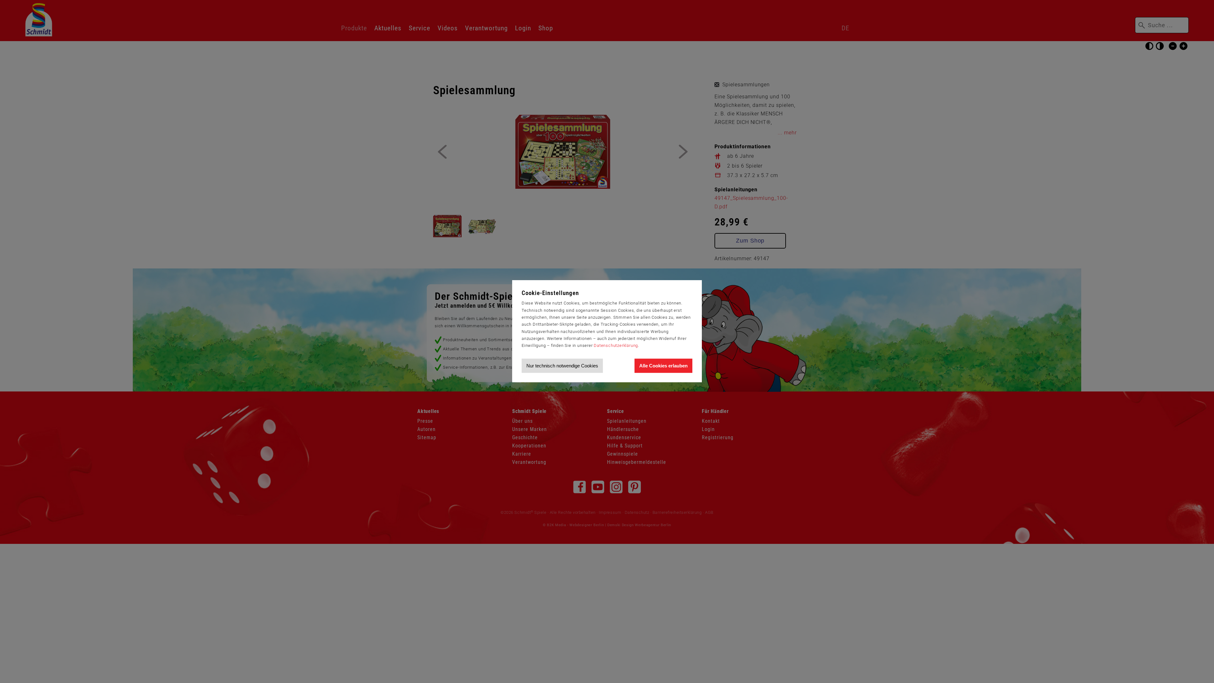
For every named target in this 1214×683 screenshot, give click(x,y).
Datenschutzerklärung (616, 345)
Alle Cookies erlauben (663, 365)
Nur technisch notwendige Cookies (562, 365)
